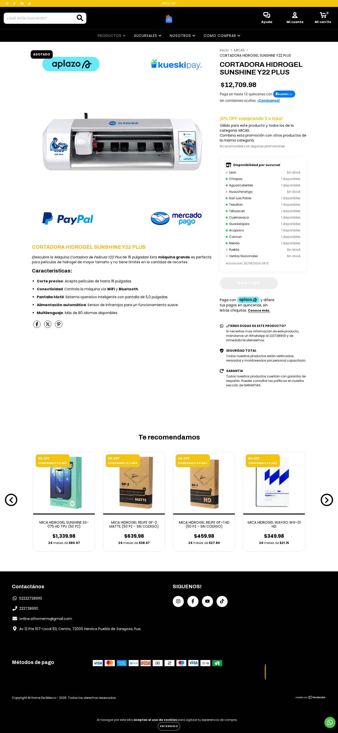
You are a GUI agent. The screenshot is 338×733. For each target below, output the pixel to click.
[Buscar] (80, 18)
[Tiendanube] (310, 698)
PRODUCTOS (110, 35)
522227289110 (30, 598)
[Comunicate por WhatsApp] (330, 722)
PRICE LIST (169, 3)
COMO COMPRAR (220, 35)
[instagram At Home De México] (7, 3)
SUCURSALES (146, 35)
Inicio (224, 50)
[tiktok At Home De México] (29, 3)
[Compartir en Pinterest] (58, 326)
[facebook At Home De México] (15, 3)
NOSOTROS (181, 35)
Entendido (169, 726)
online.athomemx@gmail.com (45, 618)
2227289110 (28, 608)
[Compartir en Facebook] (37, 326)
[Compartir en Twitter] (48, 326)
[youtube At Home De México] (22, 3)
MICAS (239, 50)
